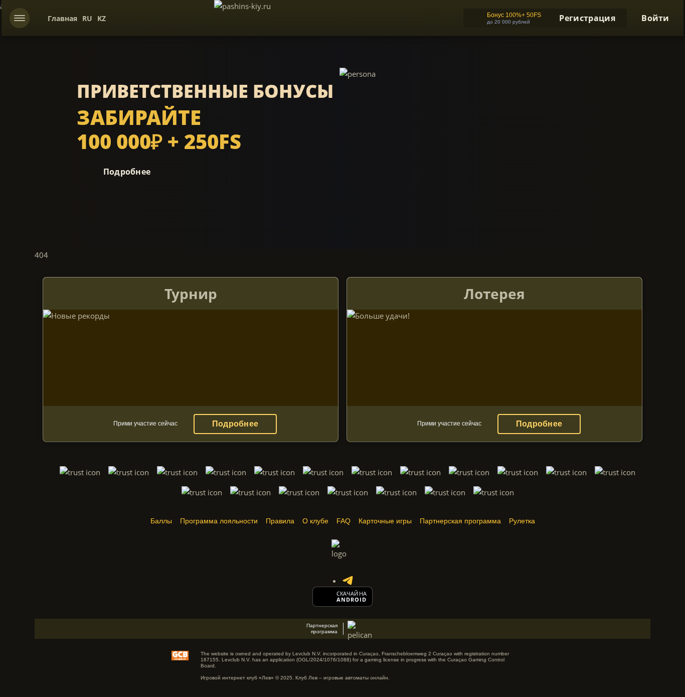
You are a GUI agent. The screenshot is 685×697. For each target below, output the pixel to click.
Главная (62, 18)
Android (351, 600)
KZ (101, 18)
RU (87, 18)
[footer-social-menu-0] (347, 581)
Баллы (161, 521)
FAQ (343, 521)
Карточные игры (385, 521)
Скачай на (351, 594)
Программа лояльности (219, 521)
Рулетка (522, 521)
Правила (280, 521)
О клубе (315, 521)
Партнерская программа (460, 521)
